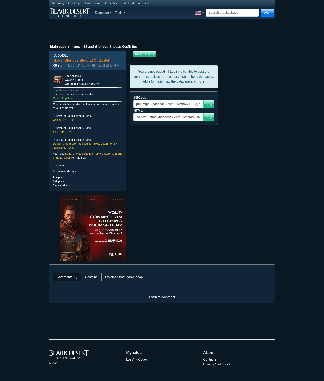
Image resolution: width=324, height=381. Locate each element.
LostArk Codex (137, 359)
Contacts (209, 359)
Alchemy (58, 3)
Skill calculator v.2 (136, 3)
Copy (208, 104)
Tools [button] (119, 13)
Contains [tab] (91, 277)
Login (267, 12)
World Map (111, 3)
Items (75, 46)
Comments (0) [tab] (66, 277)
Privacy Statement (216, 364)
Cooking (74, 3)
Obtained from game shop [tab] (124, 277)
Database (102, 13)
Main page (58, 46)
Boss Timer (92, 3)
